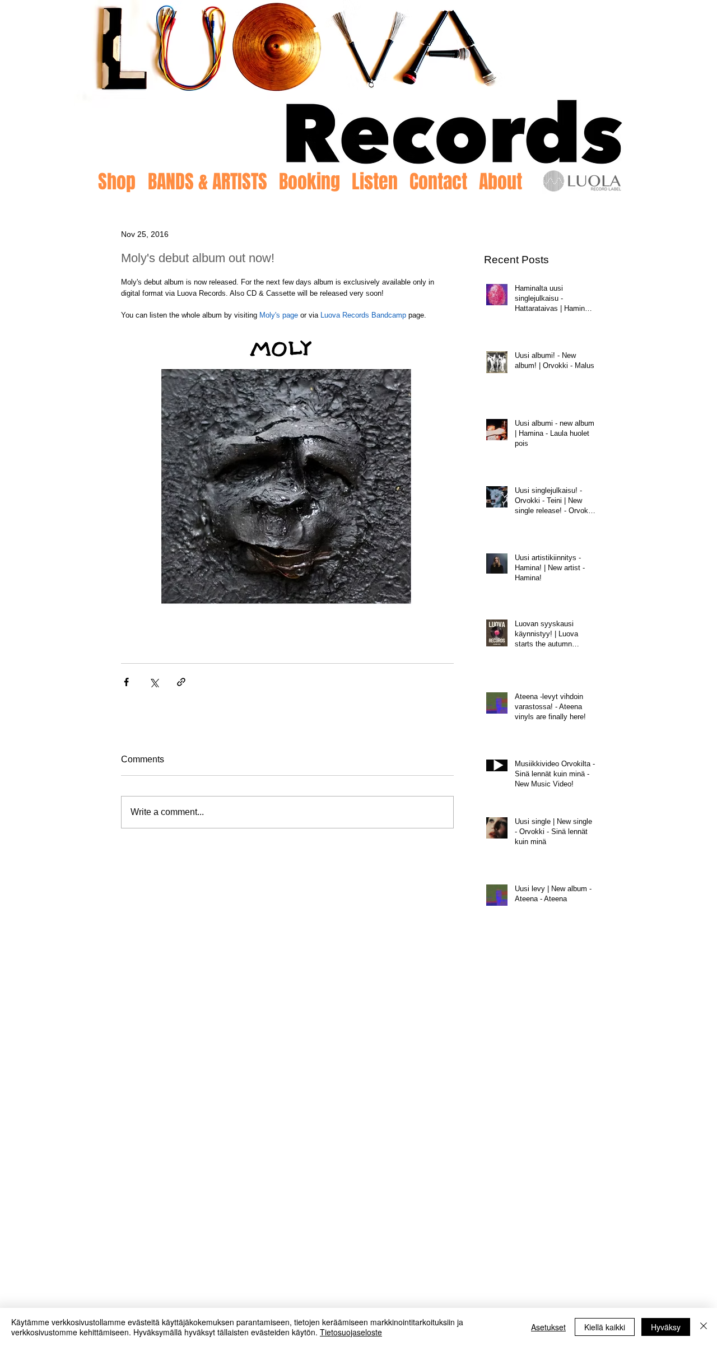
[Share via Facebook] (126, 682)
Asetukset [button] (548, 1327)
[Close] (703, 1327)
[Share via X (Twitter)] (153, 682)
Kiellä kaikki (604, 1327)
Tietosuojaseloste (351, 1332)
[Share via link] (181, 682)
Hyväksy (666, 1327)
